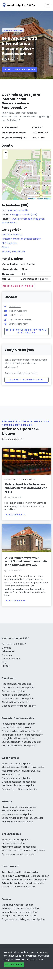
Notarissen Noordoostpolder (17, 810)
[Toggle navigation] (48, 5)
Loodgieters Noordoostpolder (18, 738)
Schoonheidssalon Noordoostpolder (21, 731)
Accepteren (14, 964)
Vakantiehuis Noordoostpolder (18, 785)
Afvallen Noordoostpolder (16, 702)
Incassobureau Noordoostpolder (20, 912)
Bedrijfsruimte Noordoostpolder (19, 915)
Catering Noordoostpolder (16, 727)
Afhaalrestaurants (13, 30)
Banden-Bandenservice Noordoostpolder (25, 879)
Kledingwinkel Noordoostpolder (19, 846)
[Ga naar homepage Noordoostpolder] (19, 5)
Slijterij (5, 247)
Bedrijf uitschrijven (26, 380)
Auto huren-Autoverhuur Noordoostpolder (25, 876)
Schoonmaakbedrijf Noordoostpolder (22, 818)
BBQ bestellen (9, 243)
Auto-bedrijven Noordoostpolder (20, 872)
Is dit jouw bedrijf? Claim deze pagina (26, 331)
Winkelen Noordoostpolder (17, 763)
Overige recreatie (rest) (23, 214)
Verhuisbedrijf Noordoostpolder (19, 745)
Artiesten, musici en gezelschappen (21, 238)
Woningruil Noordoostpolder (17, 904)
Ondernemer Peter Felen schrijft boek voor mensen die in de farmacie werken (25, 561)
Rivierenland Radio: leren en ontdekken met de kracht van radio (25, 488)
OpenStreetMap (44, 198)
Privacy (6, 666)
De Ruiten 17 (11, 59)
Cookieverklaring (11, 658)
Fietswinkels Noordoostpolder (18, 687)
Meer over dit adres (18, 286)
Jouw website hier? (18, 323)
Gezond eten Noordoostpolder (19, 705)
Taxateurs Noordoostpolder (17, 814)
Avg (4, 662)
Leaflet (32, 198)
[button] (26, 174)
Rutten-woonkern (18, 310)
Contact (6, 647)
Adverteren (8, 651)
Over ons (7, 655)
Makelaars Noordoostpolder (17, 821)
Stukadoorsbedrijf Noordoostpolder (21, 742)
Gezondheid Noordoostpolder (18, 698)
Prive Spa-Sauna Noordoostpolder (21, 908)
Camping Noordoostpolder (17, 778)
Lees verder (13, 515)
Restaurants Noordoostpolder (18, 723)
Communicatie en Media (20, 479)
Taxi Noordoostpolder (14, 691)
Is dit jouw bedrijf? (19, 69)
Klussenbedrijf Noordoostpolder (19, 807)
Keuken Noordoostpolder (16, 839)
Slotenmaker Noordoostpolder (19, 886)
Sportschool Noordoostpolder (18, 854)
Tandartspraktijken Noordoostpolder (22, 734)
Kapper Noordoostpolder (16, 695)
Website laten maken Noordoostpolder (23, 850)
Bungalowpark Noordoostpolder (19, 789)
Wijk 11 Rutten (15, 315)
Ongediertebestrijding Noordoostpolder (24, 919)
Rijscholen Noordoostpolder (17, 684)
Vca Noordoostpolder (14, 843)
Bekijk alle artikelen (11, 439)
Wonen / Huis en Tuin (13, 251)
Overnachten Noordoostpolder (19, 781)
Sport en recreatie (17, 210)
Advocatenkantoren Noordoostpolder (23, 883)
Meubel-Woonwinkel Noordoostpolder (23, 767)
